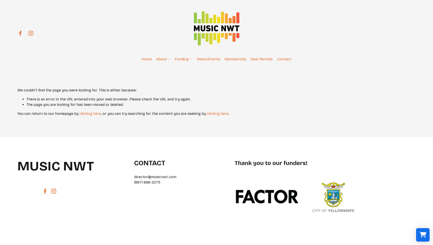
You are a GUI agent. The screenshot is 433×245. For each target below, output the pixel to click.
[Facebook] (20, 33)
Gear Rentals (262, 59)
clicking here (90, 113)
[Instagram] (31, 33)
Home (147, 59)
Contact (284, 59)
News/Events (208, 59)
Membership (235, 59)
